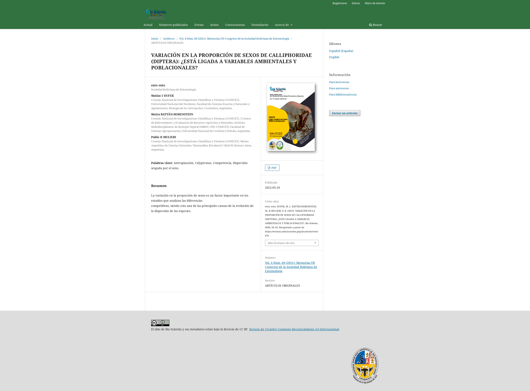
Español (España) (341, 51)
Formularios (260, 25)
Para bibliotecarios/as (343, 94)
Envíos (199, 25)
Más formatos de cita (281, 243)
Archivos (169, 38)
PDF (274, 168)
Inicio (154, 38)
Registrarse (339, 3)
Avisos (214, 25)
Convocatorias (235, 25)
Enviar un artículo (345, 113)
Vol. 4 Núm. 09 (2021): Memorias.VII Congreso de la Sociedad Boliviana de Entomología (234, 38)
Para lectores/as (339, 82)
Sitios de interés (375, 3)
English (334, 57)
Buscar (377, 25)
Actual (147, 25)
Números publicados (173, 25)
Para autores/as (339, 88)
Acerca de (282, 25)
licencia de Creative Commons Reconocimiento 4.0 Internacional (294, 329)
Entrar (356, 3)
